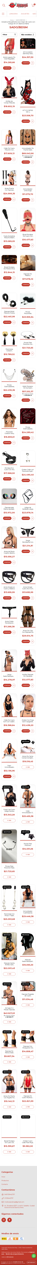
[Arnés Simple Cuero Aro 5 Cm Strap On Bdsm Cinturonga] (32, 598)
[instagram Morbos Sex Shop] (3, 1220)
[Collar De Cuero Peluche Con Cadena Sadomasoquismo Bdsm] (13, 159)
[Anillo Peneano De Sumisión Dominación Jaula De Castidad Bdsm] (32, 400)
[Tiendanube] (7, 1257)
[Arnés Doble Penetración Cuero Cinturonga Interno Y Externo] (13, 632)
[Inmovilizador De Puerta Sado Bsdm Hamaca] (32, 162)
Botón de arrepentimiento (15, 1254)
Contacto (4, 1184)
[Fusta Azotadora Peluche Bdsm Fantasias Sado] (13, 247)
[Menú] (3, 14)
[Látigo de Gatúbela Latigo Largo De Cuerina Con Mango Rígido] (32, 518)
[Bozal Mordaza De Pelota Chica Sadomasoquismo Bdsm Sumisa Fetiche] (13, 278)
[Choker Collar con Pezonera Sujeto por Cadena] (32, 480)
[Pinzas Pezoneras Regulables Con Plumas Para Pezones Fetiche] (32, 322)
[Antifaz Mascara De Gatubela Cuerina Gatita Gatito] (32, 685)
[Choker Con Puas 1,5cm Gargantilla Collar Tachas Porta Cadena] (32, 731)
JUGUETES (25, 14)
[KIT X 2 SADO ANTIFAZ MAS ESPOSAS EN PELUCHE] (32, 63)
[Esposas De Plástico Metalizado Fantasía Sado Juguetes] (32, 285)
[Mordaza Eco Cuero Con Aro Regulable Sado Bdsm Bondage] (13, 479)
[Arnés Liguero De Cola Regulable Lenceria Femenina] (13, 68)
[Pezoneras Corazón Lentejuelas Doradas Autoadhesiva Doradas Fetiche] (13, 360)
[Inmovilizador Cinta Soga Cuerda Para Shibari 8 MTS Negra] (32, 200)
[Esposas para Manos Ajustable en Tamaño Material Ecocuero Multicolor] (13, 518)
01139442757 (8, 1198)
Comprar (7, 68)
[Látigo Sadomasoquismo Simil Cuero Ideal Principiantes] (13, 685)
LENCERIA (13, 14)
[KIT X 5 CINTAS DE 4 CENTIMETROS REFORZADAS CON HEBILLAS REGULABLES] (32, 121)
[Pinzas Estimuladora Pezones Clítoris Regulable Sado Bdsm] (32, 438)
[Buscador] (3, 5)
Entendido (31, 1262)
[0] (33, 6)
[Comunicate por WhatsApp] (34, 1256)
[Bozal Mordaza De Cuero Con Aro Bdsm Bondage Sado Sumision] (32, 245)
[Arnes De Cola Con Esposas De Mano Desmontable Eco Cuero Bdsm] (32, 641)
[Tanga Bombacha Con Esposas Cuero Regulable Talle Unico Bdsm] (32, 551)
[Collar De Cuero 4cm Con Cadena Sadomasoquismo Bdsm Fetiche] (13, 731)
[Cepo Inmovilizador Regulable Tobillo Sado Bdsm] (13, 776)
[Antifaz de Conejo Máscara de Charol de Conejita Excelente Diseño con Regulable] (13, 112)
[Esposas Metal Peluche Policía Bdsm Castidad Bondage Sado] (13, 322)
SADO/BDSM (20, 20)
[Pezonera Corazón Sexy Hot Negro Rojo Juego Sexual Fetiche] (13, 442)
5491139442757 (9, 1194)
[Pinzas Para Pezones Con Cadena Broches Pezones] (32, 353)
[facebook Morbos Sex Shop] (9, 1220)
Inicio (12, 20)
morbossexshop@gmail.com (14, 1202)
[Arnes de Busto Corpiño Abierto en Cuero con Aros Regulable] (13, 562)
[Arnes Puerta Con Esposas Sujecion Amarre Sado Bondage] (13, 199)
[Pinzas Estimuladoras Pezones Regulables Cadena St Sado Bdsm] (13, 396)
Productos (5, 1180)
